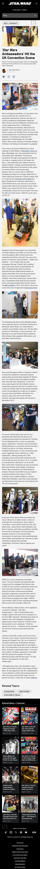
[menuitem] (3, 3)
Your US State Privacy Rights (20, 854)
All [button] (6, 15)
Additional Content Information (20, 845)
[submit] (36, 3)
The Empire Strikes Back (19, 672)
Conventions (9, 691)
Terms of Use (20, 842)
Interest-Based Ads (20, 864)
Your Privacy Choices (20, 867)
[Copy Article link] (13, 76)
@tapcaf (34, 678)
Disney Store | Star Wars (20, 857)
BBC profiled (9, 285)
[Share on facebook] (3, 76)
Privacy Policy (20, 848)
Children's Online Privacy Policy (20, 851)
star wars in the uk (12, 695)
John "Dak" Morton (14, 70)
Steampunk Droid (30, 288)
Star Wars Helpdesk (20, 861)
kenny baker (24, 691)
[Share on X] (8, 76)
